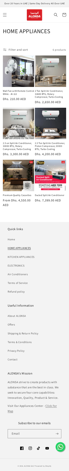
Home (11, 239)
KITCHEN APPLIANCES (21, 257)
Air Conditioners (18, 274)
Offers (11, 324)
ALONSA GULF (29, 466)
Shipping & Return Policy (23, 333)
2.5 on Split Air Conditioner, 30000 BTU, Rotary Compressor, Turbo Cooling (17, 146)
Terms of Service (18, 283)
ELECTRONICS (16, 265)
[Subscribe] (57, 433)
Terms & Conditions (20, 342)
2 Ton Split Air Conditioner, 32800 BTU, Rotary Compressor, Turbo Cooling (49, 93)
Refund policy (16, 291)
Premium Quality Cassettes (17, 195)
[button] (5, 15)
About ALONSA (17, 316)
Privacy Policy (16, 350)
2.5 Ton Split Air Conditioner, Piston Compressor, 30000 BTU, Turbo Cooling (50, 146)
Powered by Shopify (43, 466)
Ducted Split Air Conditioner (49, 195)
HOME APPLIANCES (19, 248)
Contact (12, 359)
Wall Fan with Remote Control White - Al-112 (18, 92)
